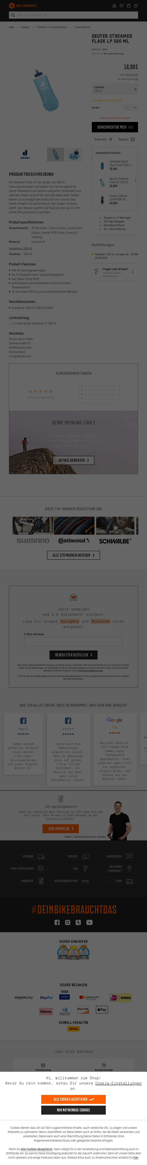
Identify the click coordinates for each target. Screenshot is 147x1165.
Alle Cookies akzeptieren (70, 1099)
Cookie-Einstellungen (118, 1083)
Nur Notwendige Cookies (73, 1110)
